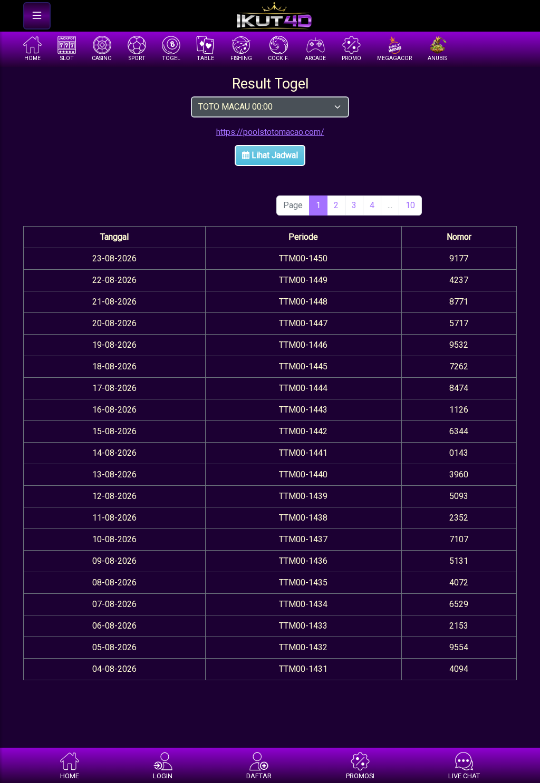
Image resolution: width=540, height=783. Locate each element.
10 (410, 205)
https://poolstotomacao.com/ (270, 132)
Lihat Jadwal (273, 155)
